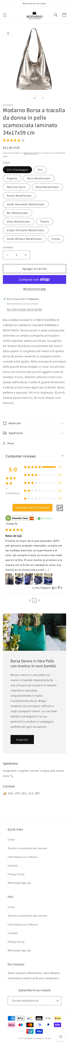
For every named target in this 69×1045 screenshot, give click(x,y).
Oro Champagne (17, 169)
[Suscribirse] (57, 1000)
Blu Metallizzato (17, 213)
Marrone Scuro (16, 187)
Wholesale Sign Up (19, 883)
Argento (12, 178)
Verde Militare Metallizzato (24, 239)
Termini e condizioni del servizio (27, 848)
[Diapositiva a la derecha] (43, 98)
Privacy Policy (16, 874)
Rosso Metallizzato (19, 195)
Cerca (11, 839)
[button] (5, 15)
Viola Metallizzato (18, 221)
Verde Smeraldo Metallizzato (26, 204)
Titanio (44, 221)
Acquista (22, 739)
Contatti (13, 865)
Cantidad (8, 247)
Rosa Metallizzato (47, 187)
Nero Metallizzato (38, 178)
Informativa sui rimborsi (23, 857)
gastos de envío (31, 153)
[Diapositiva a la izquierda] (26, 98)
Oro (40, 169)
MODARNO (29, 1038)
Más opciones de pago (34, 288)
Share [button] (10, 443)
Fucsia (56, 239)
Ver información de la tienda (24, 309)
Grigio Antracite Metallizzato (25, 230)
